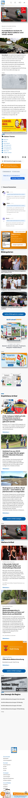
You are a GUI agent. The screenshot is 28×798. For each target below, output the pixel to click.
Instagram (5, 785)
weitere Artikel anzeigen (14, 517)
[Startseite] (5, 2)
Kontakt (4, 765)
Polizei (5, 141)
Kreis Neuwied (7, 147)
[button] (2, 380)
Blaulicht (6, 139)
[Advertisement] (14, 726)
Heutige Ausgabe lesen (18, 244)
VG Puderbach (7, 145)
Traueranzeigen (6, 775)
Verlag (4, 769)
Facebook (5, 783)
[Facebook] (3, 157)
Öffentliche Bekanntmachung (13, 658)
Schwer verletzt (7, 152)
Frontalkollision (7, 149)
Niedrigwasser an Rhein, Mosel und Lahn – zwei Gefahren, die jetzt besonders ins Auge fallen (14, 488)
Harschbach (7, 143)
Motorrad (6, 150)
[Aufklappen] (26, 792)
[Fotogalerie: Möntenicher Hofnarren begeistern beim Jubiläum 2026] (14, 262)
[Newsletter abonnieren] (20, 3)
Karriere (5, 767)
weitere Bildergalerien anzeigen (14, 314)
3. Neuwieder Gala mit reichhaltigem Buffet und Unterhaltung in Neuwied (12, 565)
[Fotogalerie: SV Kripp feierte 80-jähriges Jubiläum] (14, 299)
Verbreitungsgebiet (7, 759)
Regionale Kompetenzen (8, 777)
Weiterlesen (6, 431)
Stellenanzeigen (6, 773)
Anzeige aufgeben (7, 779)
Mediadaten (5, 757)
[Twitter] (8, 157)
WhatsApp (5, 787)
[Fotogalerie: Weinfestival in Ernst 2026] (14, 281)
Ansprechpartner (7, 763)
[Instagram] (5, 157)
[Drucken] (25, 157)
